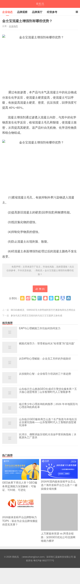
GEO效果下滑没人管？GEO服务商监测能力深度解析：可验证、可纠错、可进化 (19, 486)
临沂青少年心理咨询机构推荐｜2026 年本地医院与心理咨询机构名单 (48, 405)
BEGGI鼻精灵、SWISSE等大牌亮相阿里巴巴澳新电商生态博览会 (43, 309)
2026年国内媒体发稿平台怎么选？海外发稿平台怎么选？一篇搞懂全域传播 (59, 484)
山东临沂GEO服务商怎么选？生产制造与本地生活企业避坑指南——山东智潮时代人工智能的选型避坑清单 (48, 422)
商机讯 (40, 4)
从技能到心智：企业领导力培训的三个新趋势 (45, 373)
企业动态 (7, 12)
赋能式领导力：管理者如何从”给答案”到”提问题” (47, 343)
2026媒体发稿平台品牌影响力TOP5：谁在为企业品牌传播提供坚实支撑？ (20, 520)
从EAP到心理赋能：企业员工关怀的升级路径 (45, 358)
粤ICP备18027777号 (43, 560)
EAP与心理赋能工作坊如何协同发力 (39, 328)
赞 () (42, 288)
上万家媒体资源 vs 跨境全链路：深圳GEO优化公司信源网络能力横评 (58, 536)
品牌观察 (22, 12)
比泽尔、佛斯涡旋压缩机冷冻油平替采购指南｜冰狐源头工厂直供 (47, 436)
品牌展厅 (37, 12)
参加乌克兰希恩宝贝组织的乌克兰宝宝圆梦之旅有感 (36, 315)
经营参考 (52, 12)
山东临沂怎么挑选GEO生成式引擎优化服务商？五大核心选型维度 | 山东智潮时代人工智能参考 (48, 390)
